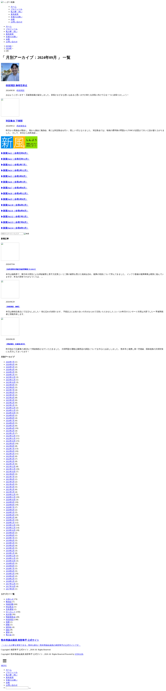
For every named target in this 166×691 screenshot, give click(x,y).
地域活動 (10, 604)
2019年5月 (10, 543)
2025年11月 (11, 380)
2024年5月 (10, 426)
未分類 (9, 614)
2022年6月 (10, 451)
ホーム (14, 7)
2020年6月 (10, 510)
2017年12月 (11, 584)
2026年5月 (10, 367)
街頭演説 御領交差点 (16, 85)
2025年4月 (10, 398)
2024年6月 (10, 423)
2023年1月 (10, 433)
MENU (4, 666)
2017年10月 (11, 586)
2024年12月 (11, 408)
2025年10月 (11, 382)
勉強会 (9, 602)
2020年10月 (11, 500)
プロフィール (16, 9)
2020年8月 (10, 505)
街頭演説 (20, 90)
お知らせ (10, 599)
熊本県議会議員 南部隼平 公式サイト (20, 640)
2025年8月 (10, 387)
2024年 (9, 48)
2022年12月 (11, 436)
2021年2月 (10, 489)
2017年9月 (10, 589)
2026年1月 (10, 375)
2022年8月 (10, 446)
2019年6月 (10, 540)
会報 (13, 19)
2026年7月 (10, 362)
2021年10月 (11, 472)
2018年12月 (11, 556)
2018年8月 (10, 566)
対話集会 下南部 (14, 121)
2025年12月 (11, 377)
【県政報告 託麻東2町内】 (16, 344)
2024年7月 (10, 421)
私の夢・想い (16, 12)
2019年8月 (10, 535)
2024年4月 (10, 428)
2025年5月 (10, 395)
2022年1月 (10, 464)
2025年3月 (10, 400)
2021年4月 (10, 484)
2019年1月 (10, 553)
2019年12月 (11, 525)
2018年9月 (10, 563)
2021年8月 (10, 474)
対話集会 (10, 607)
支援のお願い (16, 17)
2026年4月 (10, 370)
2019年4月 (10, 546)
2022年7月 (10, 449)
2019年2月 (10, 551)
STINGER (79, 654)
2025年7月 (10, 390)
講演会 (9, 627)
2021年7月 (10, 477)
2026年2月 (10, 372)
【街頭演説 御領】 (13, 307)
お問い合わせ (16, 22)
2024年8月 (10, 418)
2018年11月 (11, 558)
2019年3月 (10, 548)
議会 (8, 630)
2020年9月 (10, 502)
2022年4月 (10, 456)
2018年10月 (11, 561)
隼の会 (9, 635)
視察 (8, 622)
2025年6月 (10, 392)
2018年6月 (10, 571)
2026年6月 (10, 364)
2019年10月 (11, 530)
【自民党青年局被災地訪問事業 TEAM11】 (21, 269)
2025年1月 (10, 405)
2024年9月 (10, 415)
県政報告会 (21, 126)
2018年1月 (10, 581)
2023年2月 (10, 431)
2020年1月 (10, 523)
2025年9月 (10, 385)
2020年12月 (11, 495)
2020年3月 (10, 517)
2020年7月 (10, 507)
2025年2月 (10, 403)
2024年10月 (11, 413)
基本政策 (14, 14)
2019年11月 (11, 528)
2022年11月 (11, 438)
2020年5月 (10, 512)
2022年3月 (10, 459)
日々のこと (11, 612)
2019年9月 (10, 533)
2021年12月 (11, 466)
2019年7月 (10, 538)
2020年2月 (10, 520)
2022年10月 (11, 441)
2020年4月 (10, 515)
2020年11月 (11, 497)
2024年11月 (11, 410)
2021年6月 (10, 479)
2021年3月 (10, 487)
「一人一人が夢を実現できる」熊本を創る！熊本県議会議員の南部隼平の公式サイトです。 (41, 645)
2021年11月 (11, 469)
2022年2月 (10, 461)
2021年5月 (10, 482)
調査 (8, 625)
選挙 (8, 632)
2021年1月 (10, 492)
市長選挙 (10, 609)
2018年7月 (10, 568)
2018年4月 (10, 576)
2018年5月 (10, 574)
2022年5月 (10, 454)
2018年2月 (10, 579)
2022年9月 (10, 443)
